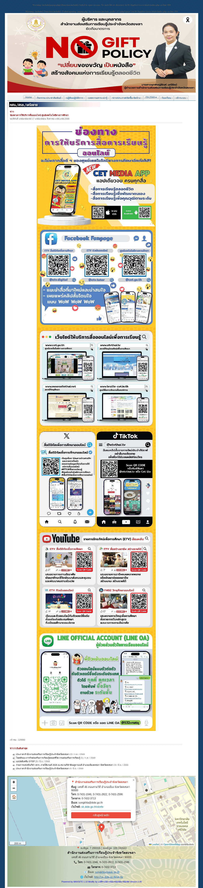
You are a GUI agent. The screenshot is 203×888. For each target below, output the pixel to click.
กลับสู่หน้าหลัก (101, 815)
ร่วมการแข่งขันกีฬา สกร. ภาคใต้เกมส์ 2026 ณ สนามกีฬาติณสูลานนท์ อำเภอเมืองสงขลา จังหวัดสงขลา (64, 765)
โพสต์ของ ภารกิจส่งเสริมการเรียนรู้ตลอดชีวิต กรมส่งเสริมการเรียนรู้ (48, 758)
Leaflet (155, 844)
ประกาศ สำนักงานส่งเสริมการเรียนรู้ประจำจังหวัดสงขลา (42, 754)
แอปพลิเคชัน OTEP (25, 761)
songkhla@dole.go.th (107, 872)
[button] (101, 828)
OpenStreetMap (171, 844)
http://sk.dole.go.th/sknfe (108, 877)
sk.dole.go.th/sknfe (92, 806)
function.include (69, 5)
